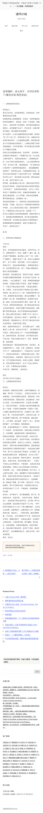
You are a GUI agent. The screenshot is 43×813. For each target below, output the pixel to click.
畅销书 (33, 758)
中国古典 (32, 742)
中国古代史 (16, 776)
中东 (32, 761)
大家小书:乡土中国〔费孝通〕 (16, 597)
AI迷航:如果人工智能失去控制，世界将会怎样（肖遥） (20, 687)
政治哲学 (7, 767)
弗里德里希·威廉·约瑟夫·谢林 (18, 758)
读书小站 (21, 14)
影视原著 (25, 770)
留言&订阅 (35, 26)
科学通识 (7, 764)
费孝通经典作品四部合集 (14, 601)
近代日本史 (7, 770)
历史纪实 (15, 764)
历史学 (23, 742)
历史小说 (15, 748)
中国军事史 (30, 748)
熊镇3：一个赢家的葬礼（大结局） (18, 635)
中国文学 (33, 745)
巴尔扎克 (17, 770)
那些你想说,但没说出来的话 (15, 611)
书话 (32, 770)
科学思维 (7, 776)
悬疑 (22, 748)
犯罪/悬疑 (14, 773)
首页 (6, 26)
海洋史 (27, 754)
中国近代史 (27, 767)
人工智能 (7, 748)
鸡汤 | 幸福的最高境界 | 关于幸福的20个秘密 (22, 631)
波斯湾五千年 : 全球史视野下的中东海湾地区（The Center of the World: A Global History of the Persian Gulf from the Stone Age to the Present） (20, 719)
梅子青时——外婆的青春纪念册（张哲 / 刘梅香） (31, 573)
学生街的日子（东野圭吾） (11, 695)
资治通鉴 (14, 751)
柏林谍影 (8, 614)
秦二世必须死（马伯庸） (11, 703)
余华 (5, 754)
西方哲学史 (23, 773)
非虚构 (23, 764)
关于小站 (24, 26)
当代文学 (25, 761)
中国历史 (7, 742)
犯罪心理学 (7, 761)
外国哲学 (34, 751)
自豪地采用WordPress (10, 808)
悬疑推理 (16, 742)
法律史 (6, 773)
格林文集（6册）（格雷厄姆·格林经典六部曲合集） (19, 711)
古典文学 (7, 745)
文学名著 (16, 745)
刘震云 (30, 764)
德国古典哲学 (16, 767)
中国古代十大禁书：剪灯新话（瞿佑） (15, 714)
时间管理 (33, 773)
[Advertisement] (21, 58)
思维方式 (24, 745)
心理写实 (12, 754)
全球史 (20, 754)
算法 (5, 758)
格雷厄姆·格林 (24, 751)
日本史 (6, 751)
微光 (21, 31)
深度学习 (35, 754)
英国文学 (17, 761)
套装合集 (15, 26)
